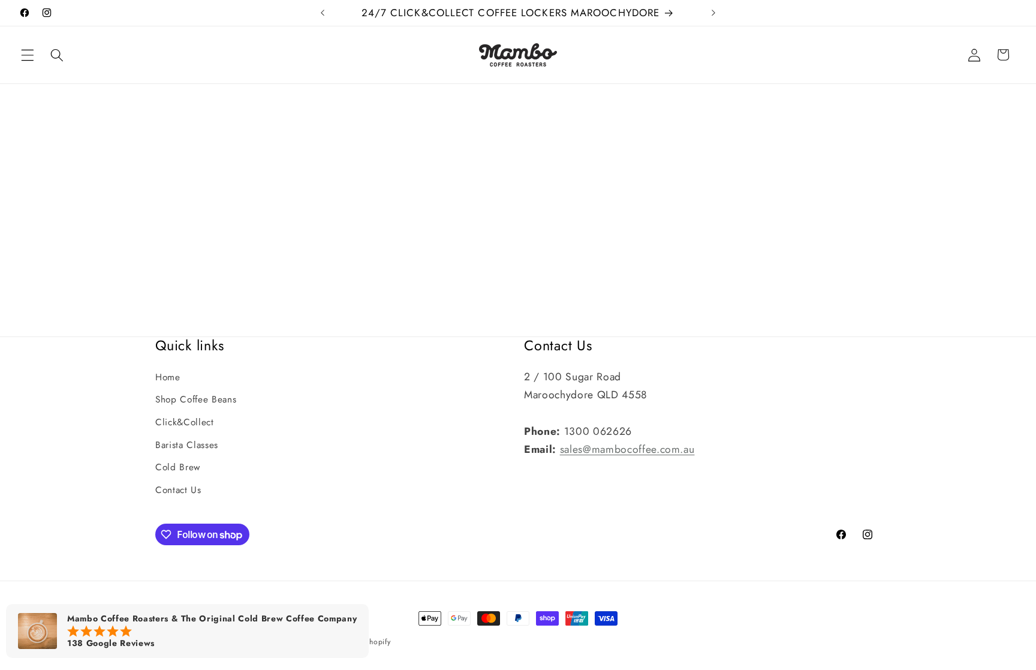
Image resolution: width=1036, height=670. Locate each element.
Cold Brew (177, 467)
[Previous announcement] (322, 13)
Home (167, 377)
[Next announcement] (713, 13)
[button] (27, 54)
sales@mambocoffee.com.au (627, 449)
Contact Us (178, 490)
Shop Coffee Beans (195, 399)
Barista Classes (186, 445)
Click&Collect (184, 422)
